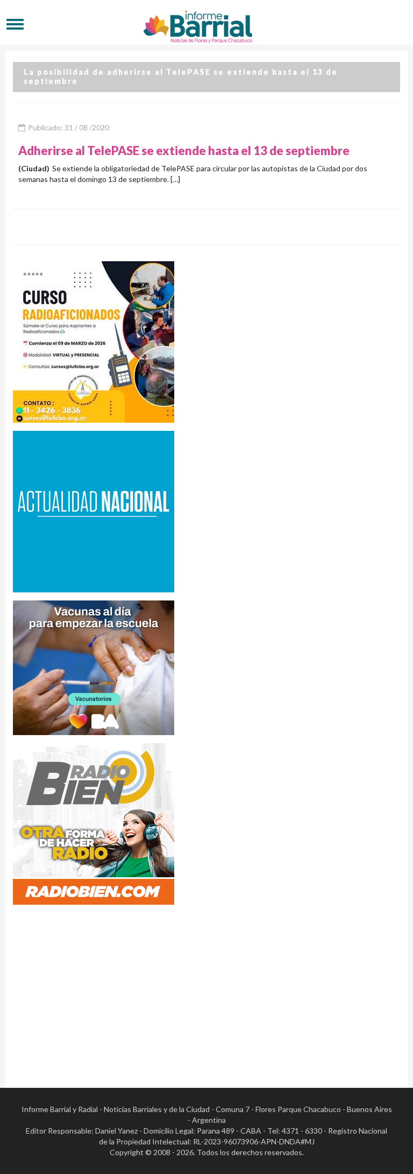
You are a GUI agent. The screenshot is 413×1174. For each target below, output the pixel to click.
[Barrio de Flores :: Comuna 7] (206, 24)
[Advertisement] (206, 988)
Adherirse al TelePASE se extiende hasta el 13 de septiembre (184, 150)
